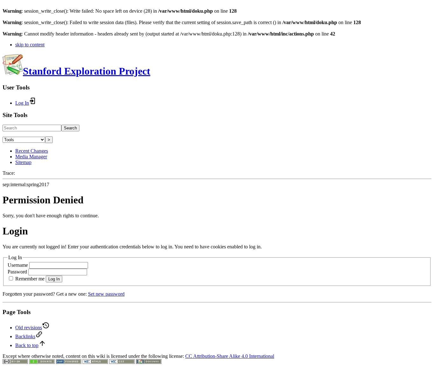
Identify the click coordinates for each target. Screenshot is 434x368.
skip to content (29, 44)
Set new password (106, 294)
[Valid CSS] (122, 362)
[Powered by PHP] (68, 362)
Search (70, 128)
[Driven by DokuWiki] (148, 362)
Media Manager (31, 156)
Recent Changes (31, 151)
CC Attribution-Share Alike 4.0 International (229, 356)
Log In (54, 279)
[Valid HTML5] (95, 362)
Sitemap (23, 162)
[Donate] (42, 362)
